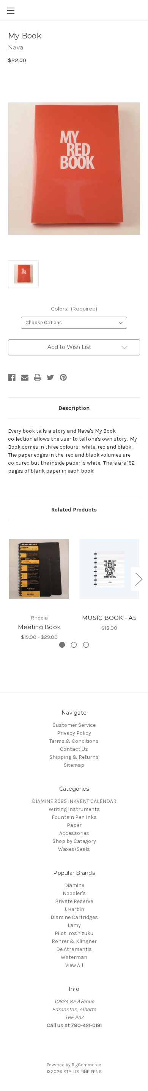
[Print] (37, 377)
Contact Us (74, 749)
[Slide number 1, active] (62, 645)
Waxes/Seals (74, 849)
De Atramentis (74, 949)
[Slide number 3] (86, 645)
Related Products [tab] (74, 509)
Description (74, 408)
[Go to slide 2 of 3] (138, 579)
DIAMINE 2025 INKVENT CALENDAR (74, 801)
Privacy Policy (74, 733)
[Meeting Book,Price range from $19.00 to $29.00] (39, 568)
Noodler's (74, 893)
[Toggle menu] (10, 10)
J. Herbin (74, 909)
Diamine (74, 885)
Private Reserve (74, 901)
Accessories (74, 833)
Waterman (74, 957)
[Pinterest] (63, 377)
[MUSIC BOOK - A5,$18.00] (109, 568)
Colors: (74, 309)
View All (74, 965)
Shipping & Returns (74, 757)
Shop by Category (74, 841)
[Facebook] (12, 377)
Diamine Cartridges (74, 917)
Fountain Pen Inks (74, 817)
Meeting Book (39, 627)
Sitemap (74, 765)
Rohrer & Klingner (74, 941)
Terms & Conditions (74, 741)
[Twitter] (50, 377)
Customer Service (74, 725)
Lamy (74, 925)
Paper (74, 825)
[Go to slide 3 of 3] (9, 579)
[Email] (24, 377)
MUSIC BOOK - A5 (109, 617)
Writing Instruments (74, 809)
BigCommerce (86, 1064)
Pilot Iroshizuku (74, 933)
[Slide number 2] (74, 645)
